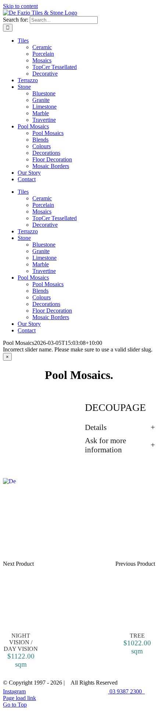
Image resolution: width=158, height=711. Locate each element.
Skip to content (20, 6)
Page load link (19, 698)
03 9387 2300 (126, 691)
